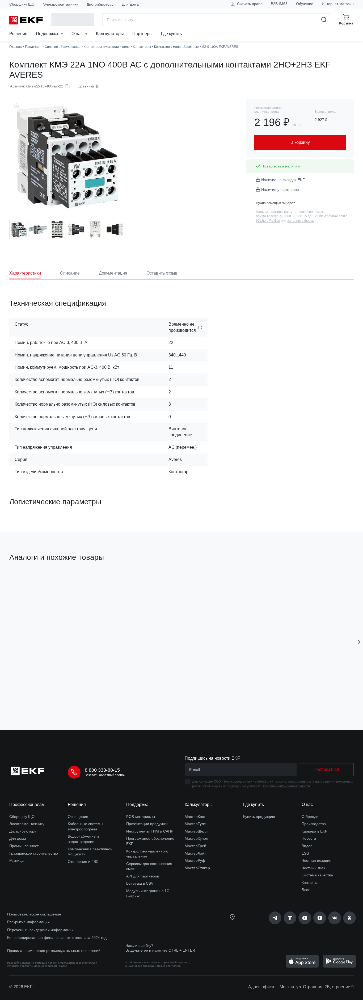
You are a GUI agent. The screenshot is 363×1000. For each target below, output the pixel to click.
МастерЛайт (195, 853)
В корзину (39, 696)
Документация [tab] (113, 273)
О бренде (310, 816)
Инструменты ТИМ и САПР (149, 831)
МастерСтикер (197, 868)
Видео (307, 846)
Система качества (317, 875)
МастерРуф (195, 860)
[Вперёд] (359, 642)
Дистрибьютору (100, 4)
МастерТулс (195, 824)
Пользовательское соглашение (34, 914)
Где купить (171, 33)
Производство (314, 824)
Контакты (310, 882)
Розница (16, 860)
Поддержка (47, 33)
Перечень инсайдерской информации (40, 930)
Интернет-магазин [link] (338, 4)
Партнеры (142, 33)
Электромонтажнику (60, 4)
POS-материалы (140, 816)
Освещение (78, 816)
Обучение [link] (304, 4)
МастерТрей (195, 846)
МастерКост (195, 816)
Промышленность (24, 846)
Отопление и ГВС (83, 861)
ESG (305, 853)
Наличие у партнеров (280, 189)
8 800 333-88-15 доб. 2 (300, 216)
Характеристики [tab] (25, 273)
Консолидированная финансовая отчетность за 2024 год (57, 937)
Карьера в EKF (314, 831)
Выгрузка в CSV (139, 883)
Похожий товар (29, 583)
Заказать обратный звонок (105, 775)
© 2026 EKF (21, 987)
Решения (18, 33)
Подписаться (326, 769)
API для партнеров (142, 876)
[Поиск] (324, 19)
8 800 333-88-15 (102, 770)
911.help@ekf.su (268, 220)
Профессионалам (27, 804)
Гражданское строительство (33, 853)
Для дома (130, 4)
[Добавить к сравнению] (87, 696)
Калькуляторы (110, 33)
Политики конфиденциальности (285, 786)
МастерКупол (196, 838)
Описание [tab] (70, 273)
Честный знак (313, 868)
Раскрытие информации (28, 922)
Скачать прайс (249, 4)
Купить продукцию (259, 816)
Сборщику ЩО (22, 4)
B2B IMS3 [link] (279, 4)
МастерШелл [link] (196, 831)
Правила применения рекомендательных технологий (53, 950)
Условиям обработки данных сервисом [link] (32, 965)
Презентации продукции (147, 824)
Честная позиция (316, 860)
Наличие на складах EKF (283, 180)
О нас (77, 33)
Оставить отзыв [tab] (162, 273)
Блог (306, 890)
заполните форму (300, 220)
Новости (309, 838)
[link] (275, 917)
